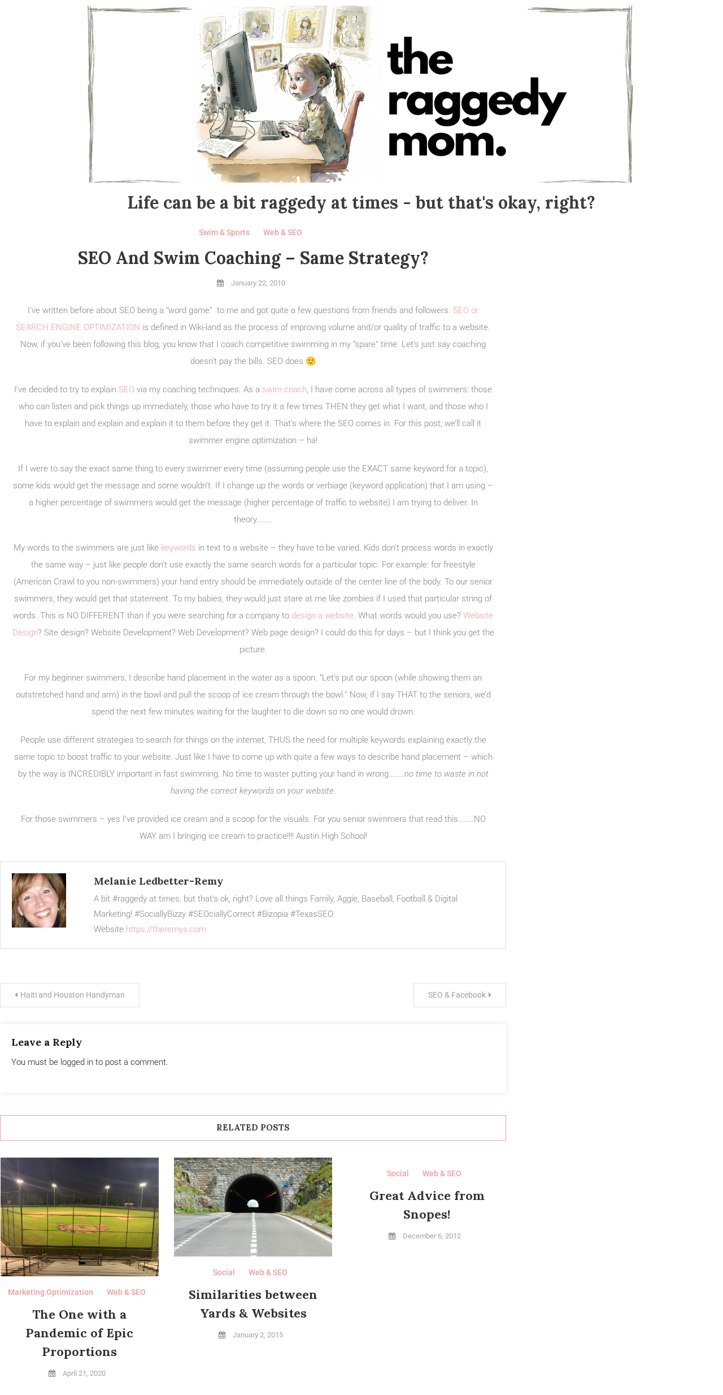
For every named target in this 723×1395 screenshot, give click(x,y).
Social (224, 1272)
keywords (178, 548)
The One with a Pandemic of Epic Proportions (79, 1332)
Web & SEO (282, 232)
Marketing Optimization (50, 1292)
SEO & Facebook (457, 994)
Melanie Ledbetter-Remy (158, 880)
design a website (322, 615)
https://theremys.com (166, 929)
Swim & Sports (224, 232)
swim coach (284, 389)
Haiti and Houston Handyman (72, 994)
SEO (126, 389)
